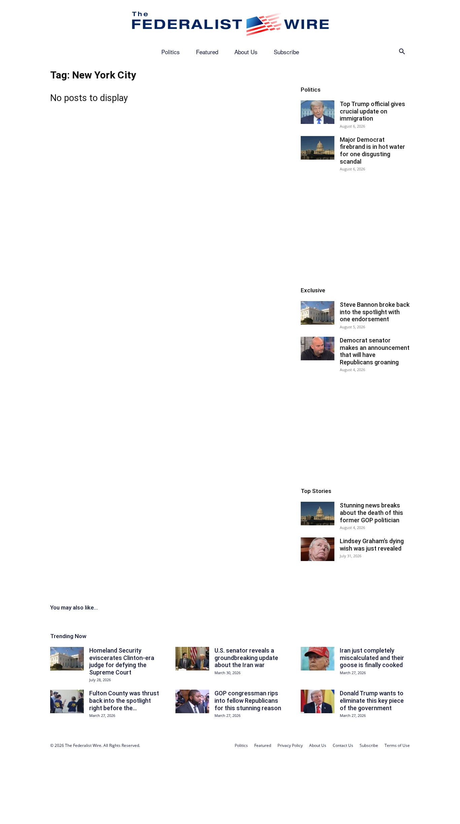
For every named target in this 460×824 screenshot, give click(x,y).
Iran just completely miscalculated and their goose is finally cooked (372, 657)
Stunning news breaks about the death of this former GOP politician (371, 512)
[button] (402, 52)
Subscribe (286, 51)
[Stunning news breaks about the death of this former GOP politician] (317, 513)
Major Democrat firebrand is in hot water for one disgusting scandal (372, 150)
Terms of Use (397, 745)
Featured (207, 51)
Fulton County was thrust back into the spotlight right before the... (124, 700)
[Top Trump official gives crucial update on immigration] (317, 112)
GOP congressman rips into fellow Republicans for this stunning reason (248, 700)
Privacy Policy (290, 745)
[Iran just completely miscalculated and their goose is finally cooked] (317, 658)
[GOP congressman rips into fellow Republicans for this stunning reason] (192, 701)
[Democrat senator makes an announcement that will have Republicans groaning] (317, 348)
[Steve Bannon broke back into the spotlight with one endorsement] (317, 313)
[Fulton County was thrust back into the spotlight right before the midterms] (67, 701)
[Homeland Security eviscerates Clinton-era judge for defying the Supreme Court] (67, 658)
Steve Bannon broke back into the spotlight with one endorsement (374, 312)
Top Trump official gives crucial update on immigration (372, 111)
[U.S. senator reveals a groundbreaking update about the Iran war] (192, 658)
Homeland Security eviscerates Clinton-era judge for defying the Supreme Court (121, 661)
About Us (246, 51)
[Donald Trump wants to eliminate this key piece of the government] (317, 701)
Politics (170, 51)
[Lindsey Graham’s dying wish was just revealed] (317, 549)
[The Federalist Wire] (230, 22)
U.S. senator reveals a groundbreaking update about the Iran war (246, 657)
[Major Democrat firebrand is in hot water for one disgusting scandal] (317, 148)
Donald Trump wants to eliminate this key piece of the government (372, 700)
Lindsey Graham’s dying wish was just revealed (372, 544)
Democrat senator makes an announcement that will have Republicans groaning (374, 351)
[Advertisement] (355, 228)
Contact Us (343, 745)
